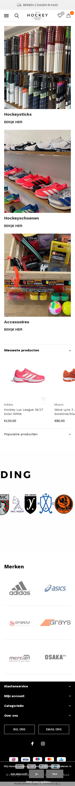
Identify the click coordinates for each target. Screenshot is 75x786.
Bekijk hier (13, 122)
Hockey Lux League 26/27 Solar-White (23, 412)
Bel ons (19, 729)
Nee (54, 773)
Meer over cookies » (38, 781)
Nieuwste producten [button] (21, 350)
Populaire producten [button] (21, 434)
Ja (36, 773)
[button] (6, 16)
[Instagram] (43, 743)
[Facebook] (32, 743)
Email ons (54, 729)
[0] (68, 15)
